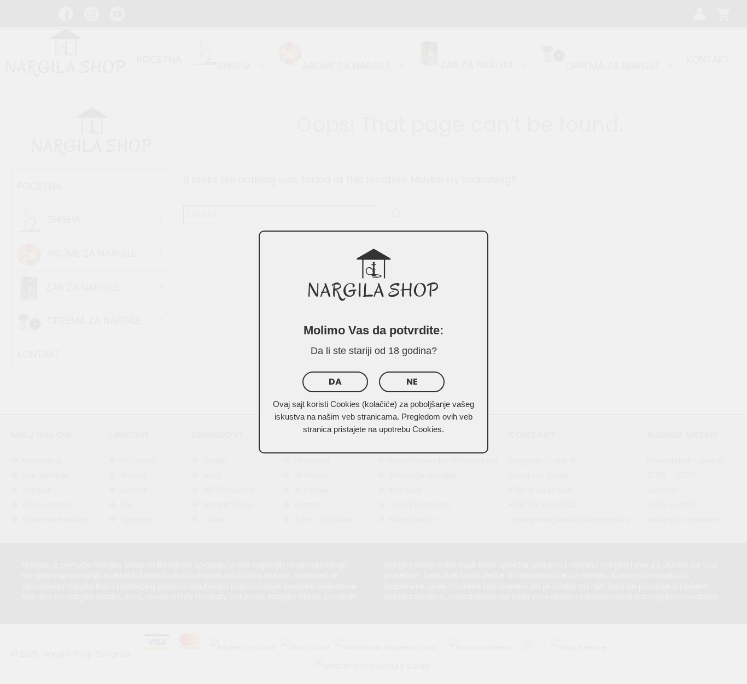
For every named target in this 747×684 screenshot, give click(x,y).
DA (335, 381)
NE (412, 381)
